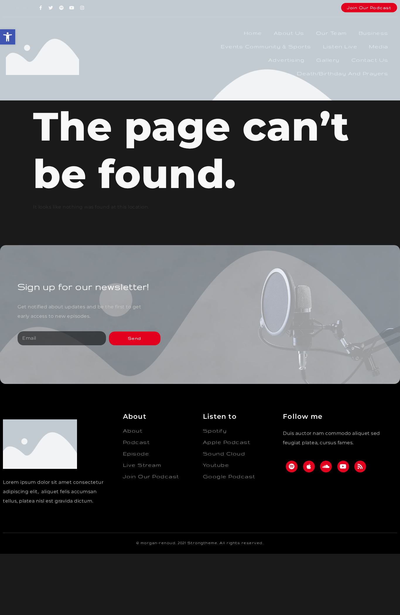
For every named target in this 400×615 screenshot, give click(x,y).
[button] (7, 37)
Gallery (328, 60)
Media (378, 46)
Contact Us (369, 60)
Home (253, 33)
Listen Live (340, 46)
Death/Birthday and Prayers (342, 73)
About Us (289, 33)
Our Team (331, 33)
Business (373, 33)
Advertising (286, 60)
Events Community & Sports (266, 46)
